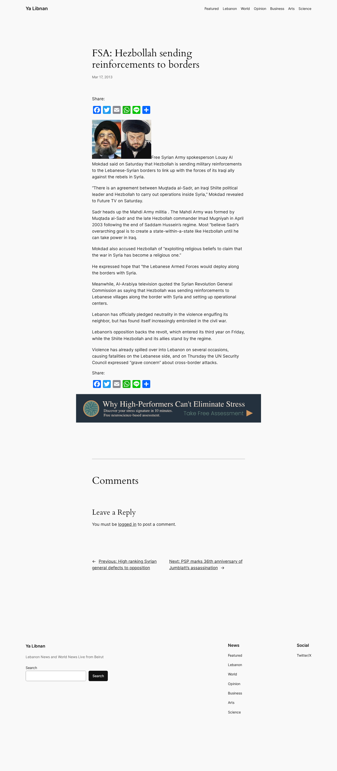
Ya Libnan (37, 8)
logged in (127, 524)
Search (31, 668)
